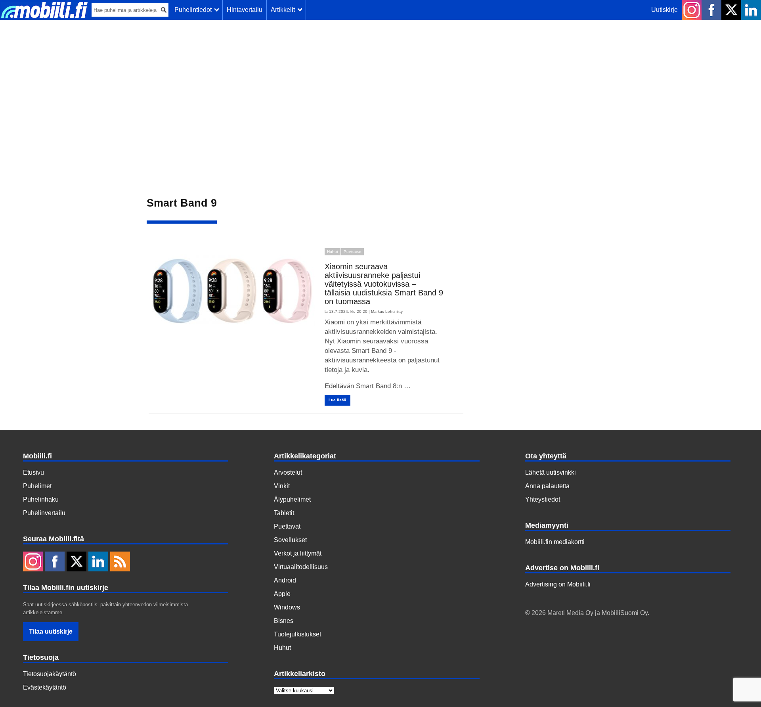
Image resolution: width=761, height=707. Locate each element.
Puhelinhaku (41, 499)
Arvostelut (288, 472)
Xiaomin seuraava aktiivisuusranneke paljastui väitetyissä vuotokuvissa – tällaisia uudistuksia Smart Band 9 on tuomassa (384, 284)
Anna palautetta (547, 486)
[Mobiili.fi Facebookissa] (711, 10)
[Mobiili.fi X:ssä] (731, 10)
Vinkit (282, 486)
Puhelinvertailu (44, 513)
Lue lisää (337, 400)
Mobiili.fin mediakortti (555, 541)
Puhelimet (37, 486)
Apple (282, 593)
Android (285, 580)
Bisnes (283, 620)
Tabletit (284, 513)
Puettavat (352, 251)
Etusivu (33, 472)
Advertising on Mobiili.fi (558, 584)
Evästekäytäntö (44, 687)
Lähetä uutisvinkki (550, 472)
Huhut (332, 251)
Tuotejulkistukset (297, 634)
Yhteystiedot (542, 499)
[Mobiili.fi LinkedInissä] (751, 10)
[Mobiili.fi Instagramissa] (692, 10)
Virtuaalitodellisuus (301, 566)
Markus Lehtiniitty (387, 311)
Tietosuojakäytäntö (49, 674)
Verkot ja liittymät (297, 553)
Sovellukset (290, 539)
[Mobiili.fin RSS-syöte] (120, 562)
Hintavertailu (244, 9)
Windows (287, 607)
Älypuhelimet (292, 499)
